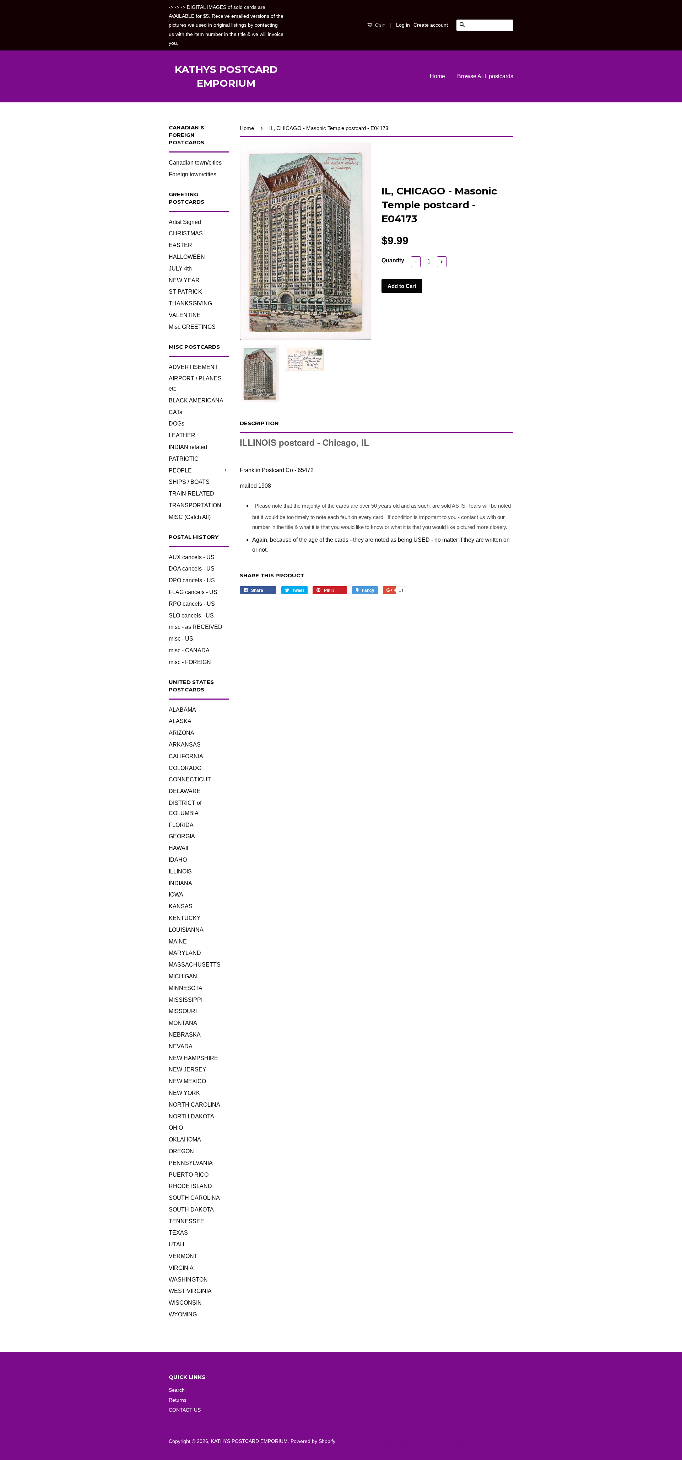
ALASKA (180, 721)
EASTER (180, 245)
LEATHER (182, 435)
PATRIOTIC (184, 459)
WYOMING (183, 1314)
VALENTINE (185, 315)
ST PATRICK (185, 292)
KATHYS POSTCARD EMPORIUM (226, 76)
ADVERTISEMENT (193, 367)
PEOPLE (180, 470)
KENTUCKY (185, 918)
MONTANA (183, 1023)
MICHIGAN (183, 976)
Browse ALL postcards (485, 76)
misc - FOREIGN (190, 662)
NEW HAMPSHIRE (193, 1058)
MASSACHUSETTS (195, 965)
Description (259, 423)
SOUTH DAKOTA (191, 1210)
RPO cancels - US (192, 604)
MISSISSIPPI (185, 1000)
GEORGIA (182, 836)
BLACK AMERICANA (196, 400)
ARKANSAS (185, 745)
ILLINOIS (180, 871)
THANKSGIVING (190, 303)
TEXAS (178, 1233)
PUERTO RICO (189, 1175)
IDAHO (178, 860)
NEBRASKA (185, 1035)
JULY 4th (180, 269)
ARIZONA (181, 733)
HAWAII (178, 848)
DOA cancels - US (192, 569)
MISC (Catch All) (190, 517)
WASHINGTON (188, 1280)
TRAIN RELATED (191, 494)
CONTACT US (185, 1410)
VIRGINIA (181, 1268)
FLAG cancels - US (193, 592)
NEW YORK (184, 1093)
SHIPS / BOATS (189, 482)
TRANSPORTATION (195, 505)
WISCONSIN (185, 1303)
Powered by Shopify (313, 1441)
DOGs (176, 424)
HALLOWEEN (187, 257)
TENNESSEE (186, 1221)
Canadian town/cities (195, 163)
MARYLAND (185, 953)
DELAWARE (185, 791)
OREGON (181, 1151)
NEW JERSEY (187, 1069)
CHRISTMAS (186, 233)
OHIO (176, 1128)
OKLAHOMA (185, 1140)
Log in (403, 25)
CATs (175, 412)
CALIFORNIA (186, 756)
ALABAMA (182, 710)
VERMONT (183, 1256)
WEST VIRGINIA (190, 1291)
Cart (379, 25)
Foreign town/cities (192, 174)
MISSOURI (183, 1011)
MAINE (178, 941)
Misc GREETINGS (192, 327)
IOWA (176, 895)
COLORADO (185, 768)
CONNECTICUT (190, 779)
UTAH (176, 1244)
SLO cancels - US (191, 616)
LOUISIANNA (186, 930)
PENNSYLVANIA (191, 1163)
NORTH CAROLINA (194, 1105)
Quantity (392, 260)
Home (437, 76)
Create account (430, 25)
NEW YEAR (184, 280)
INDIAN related (188, 447)
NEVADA (181, 1046)
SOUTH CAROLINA (194, 1198)
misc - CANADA (189, 650)
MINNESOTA (185, 988)
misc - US (181, 639)
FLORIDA (181, 825)
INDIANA (180, 883)
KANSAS (181, 906)
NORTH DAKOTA (191, 1116)
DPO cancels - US (192, 580)
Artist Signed (185, 222)
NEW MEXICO (187, 1081)
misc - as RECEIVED (195, 627)
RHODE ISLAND (190, 1186)
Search (177, 1390)
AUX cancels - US (192, 557)
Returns (177, 1400)
